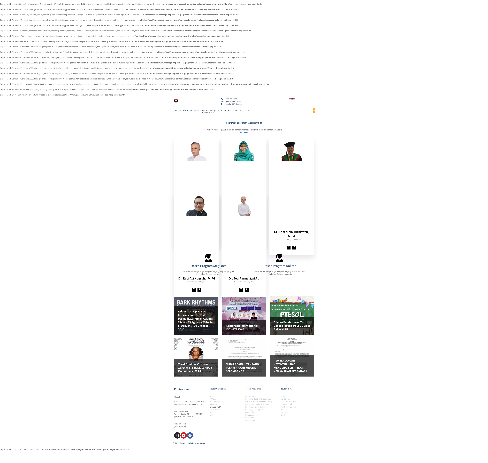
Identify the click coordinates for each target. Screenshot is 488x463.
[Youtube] (183, 435)
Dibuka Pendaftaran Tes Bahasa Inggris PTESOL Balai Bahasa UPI (292, 326)
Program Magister (199, 110)
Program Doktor (219, 110)
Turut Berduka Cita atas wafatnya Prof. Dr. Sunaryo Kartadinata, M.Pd (195, 368)
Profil (185, 110)
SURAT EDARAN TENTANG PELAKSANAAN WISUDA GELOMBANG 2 (242, 368)
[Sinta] (294, 247)
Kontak (210, 113)
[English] (294, 98)
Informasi (233, 110)
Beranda (179, 110)
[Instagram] (177, 435)
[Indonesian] (290, 98)
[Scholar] (289, 247)
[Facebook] (190, 435)
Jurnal (204, 113)
